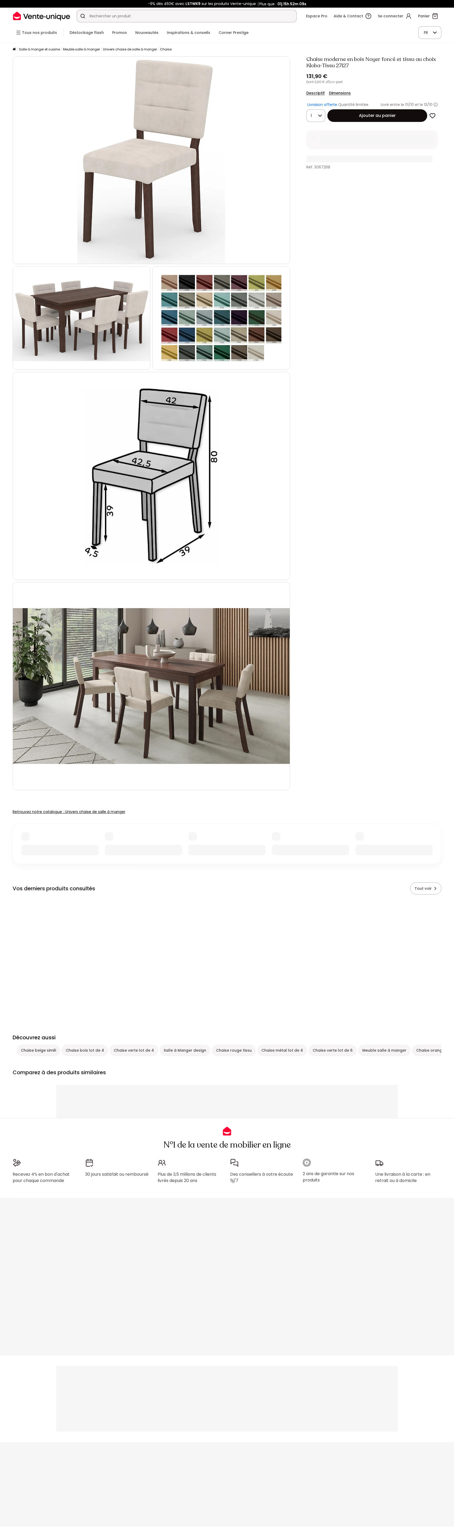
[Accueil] (14, 49)
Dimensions (340, 93)
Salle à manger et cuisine (39, 49)
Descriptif (315, 93)
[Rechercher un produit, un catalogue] (83, 16)
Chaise (166, 49)
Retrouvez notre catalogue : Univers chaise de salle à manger (69, 811)
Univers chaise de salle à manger (130, 49)
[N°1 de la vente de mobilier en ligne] (41, 15)
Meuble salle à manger (81, 49)
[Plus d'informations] (436, 104)
